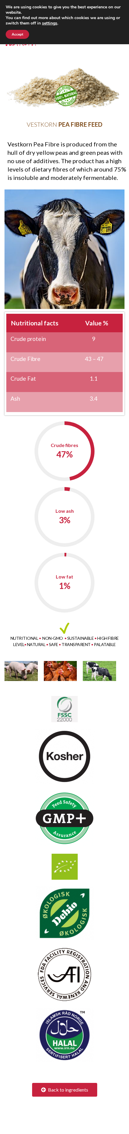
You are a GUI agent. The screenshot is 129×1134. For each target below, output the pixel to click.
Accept (17, 34)
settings (49, 23)
